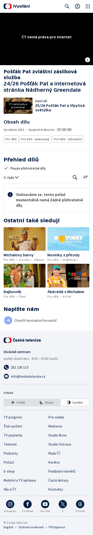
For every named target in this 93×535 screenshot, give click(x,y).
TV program (13, 417)
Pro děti (11, 139)
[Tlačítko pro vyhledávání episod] (75, 177)
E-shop (9, 471)
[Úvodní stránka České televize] (23, 340)
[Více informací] (87, 60)
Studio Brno (57, 435)
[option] (18, 402)
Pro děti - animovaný (35, 139)
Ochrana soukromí (31, 527)
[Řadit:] (85, 177)
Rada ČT (54, 453)
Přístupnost (57, 527)
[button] (25, 239)
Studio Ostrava (59, 444)
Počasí (9, 462)
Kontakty (55, 489)
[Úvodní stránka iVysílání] (17, 6)
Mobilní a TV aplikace (20, 480)
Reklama (55, 426)
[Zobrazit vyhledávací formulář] (67, 6)
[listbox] (46, 402)
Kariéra (54, 462)
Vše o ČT (10, 489)
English (8, 527)
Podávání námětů (61, 471)
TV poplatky (13, 435)
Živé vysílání (13, 426)
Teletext (10, 444)
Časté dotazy (58, 480)
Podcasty (11, 453)
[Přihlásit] (77, 6)
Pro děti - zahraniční (68, 139)
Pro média (56, 417)
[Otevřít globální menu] (88, 6)
